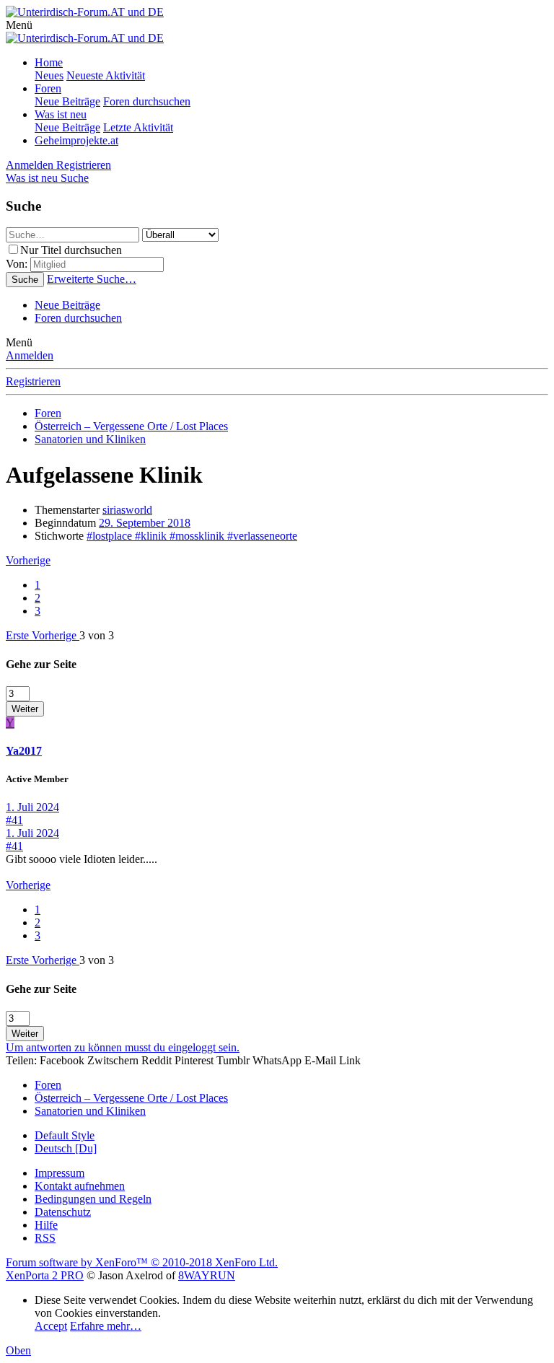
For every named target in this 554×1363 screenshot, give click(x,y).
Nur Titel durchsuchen (71, 250)
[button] (19, 25)
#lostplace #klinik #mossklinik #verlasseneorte (192, 536)
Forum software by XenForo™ (142, 1262)
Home (49, 62)
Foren (48, 88)
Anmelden (29, 355)
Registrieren (33, 381)
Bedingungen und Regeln (93, 1199)
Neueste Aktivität (105, 75)
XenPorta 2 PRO (45, 1275)
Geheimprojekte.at (76, 140)
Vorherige (28, 560)
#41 (14, 820)
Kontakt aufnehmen (80, 1186)
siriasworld (127, 510)
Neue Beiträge (67, 101)
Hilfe (46, 1225)
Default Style (64, 1135)
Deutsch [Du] (66, 1148)
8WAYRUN (206, 1275)
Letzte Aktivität (138, 127)
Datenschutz (63, 1212)
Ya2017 (24, 751)
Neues (49, 75)
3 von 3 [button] (96, 635)
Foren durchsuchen (146, 101)
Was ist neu (61, 114)
